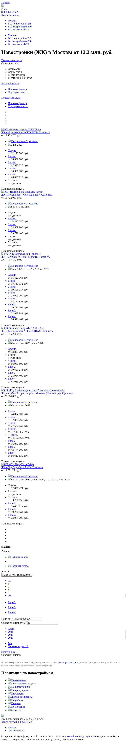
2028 (10, 637)
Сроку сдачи (15, 71)
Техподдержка (16, 730)
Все (10, 643)
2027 (10, 634)
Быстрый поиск (10, 83)
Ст (9, 580)
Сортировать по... (18, 92)
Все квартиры (18, 29)
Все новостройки (19, 23)
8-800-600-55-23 (10, 12)
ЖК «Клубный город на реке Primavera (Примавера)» (31, 393)
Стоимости (14, 68)
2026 (10, 631)
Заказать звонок (10, 15)
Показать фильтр (17, 89)
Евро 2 (12, 602)
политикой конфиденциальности (81, 736)
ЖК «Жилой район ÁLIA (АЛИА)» (21, 331)
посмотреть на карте (68, 662)
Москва (12, 20)
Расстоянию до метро (20, 77)
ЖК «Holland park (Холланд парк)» (21, 194)
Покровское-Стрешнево (24, 141)
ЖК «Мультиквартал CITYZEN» (20, 132)
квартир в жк (8, 652)
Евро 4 (12, 612)
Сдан (11, 628)
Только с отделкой (18, 646)
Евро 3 (12, 607)
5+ (9, 595)
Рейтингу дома (16, 74)
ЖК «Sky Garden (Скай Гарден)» (20, 256)
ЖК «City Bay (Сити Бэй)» (16, 467)
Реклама (12, 727)
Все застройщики (20, 26)
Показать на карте (11, 60)
